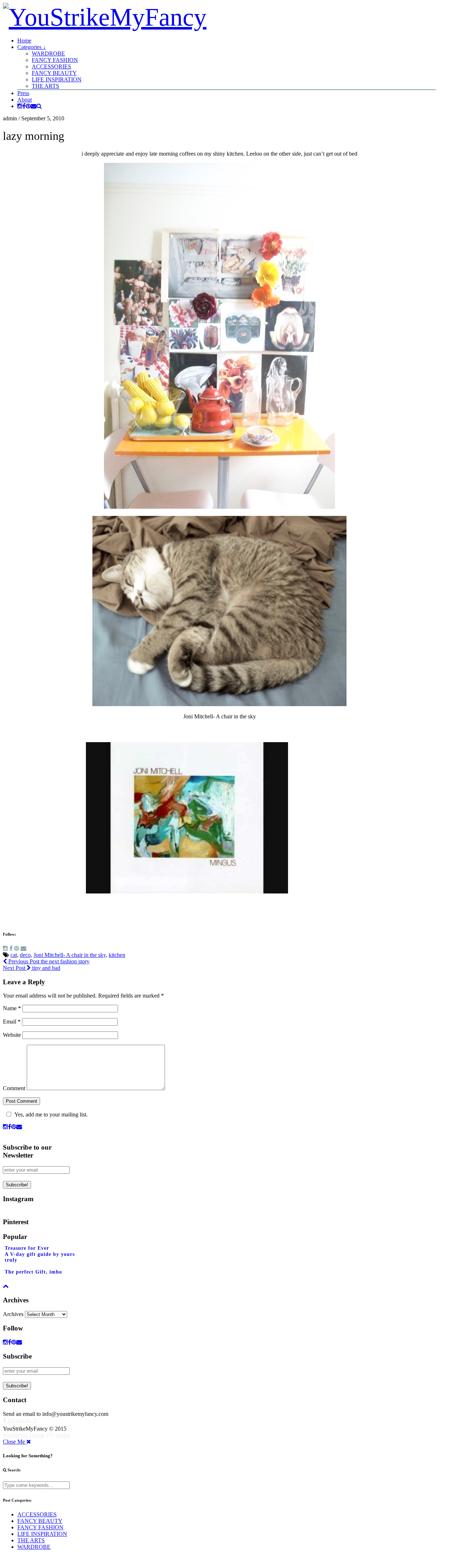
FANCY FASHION (55, 60)
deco (25, 955)
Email (12, 1021)
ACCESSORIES (51, 66)
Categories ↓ (31, 47)
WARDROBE (48, 53)
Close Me (14, 1442)
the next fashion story (48, 961)
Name (12, 1008)
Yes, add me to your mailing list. (51, 1114)
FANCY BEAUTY (54, 73)
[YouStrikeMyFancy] (104, 17)
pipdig (63, 1435)
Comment (14, 1088)
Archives (13, 1314)
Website (12, 1035)
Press (23, 93)
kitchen (117, 955)
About (24, 100)
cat (13, 955)
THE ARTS (45, 86)
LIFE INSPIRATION (57, 79)
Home (24, 40)
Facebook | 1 (21, 1420)
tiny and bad (31, 968)
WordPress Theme (24, 1435)
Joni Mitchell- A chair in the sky (70, 955)
